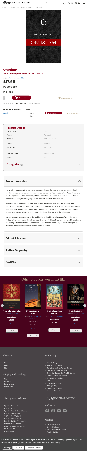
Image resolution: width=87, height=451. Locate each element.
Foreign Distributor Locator (57, 375)
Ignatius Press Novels (12, 413)
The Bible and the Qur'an (54, 312)
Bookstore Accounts (54, 365)
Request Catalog (53, 427)
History (7, 363)
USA (5, 379)
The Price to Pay (76, 311)
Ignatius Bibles (9, 408)
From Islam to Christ (12, 311)
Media (49, 381)
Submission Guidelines (55, 378)
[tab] (44, 164)
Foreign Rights (52, 432)
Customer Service (53, 424)
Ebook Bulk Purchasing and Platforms (61, 373)
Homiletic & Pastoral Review (14, 426)
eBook (5, 113)
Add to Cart (11, 331)
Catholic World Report (12, 423)
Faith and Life (9, 429)
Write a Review (34, 103)
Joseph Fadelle (78, 314)
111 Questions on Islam (33, 312)
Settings (7, 447)
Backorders (8, 386)
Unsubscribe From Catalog (56, 429)
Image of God (9, 431)
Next (84, 305)
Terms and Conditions (55, 391)
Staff (6, 368)
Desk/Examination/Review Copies (59, 368)
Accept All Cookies (33, 447)
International (9, 384)
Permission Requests (54, 383)
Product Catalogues (54, 388)
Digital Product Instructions (57, 370)
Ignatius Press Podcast (12, 418)
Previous (2, 305)
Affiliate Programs (53, 363)
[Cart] (76, 3)
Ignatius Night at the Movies (15, 421)
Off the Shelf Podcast (12, 416)
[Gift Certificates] (72, 3)
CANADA (7, 381)
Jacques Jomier (57, 316)
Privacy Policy (52, 386)
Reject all (18, 447)
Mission (7, 365)
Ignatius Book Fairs (11, 406)
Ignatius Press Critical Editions (15, 411)
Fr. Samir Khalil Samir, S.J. (35, 317)
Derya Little (14, 314)
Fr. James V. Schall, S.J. (16, 78)
